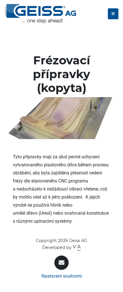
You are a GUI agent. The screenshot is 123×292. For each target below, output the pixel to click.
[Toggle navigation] (113, 13)
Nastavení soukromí (61, 276)
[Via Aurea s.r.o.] (76, 247)
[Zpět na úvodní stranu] (40, 13)
